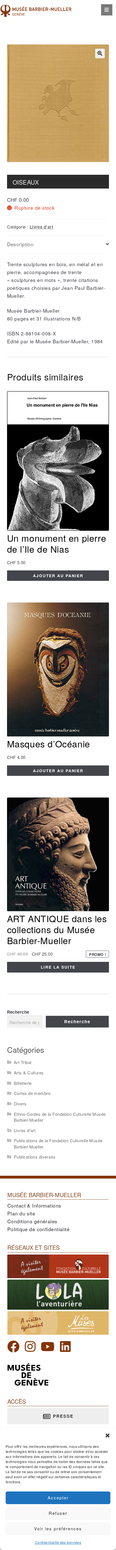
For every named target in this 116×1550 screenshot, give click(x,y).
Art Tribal (22, 1062)
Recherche (18, 1012)
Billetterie (23, 1083)
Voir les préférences (58, 1528)
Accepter (58, 1497)
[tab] (58, 245)
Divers (20, 1103)
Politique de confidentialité (38, 1229)
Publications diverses (34, 1157)
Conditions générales (32, 1221)
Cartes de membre (32, 1093)
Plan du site (21, 1213)
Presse (62, 1416)
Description (20, 244)
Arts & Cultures (29, 1073)
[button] (107, 1435)
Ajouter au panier (58, 575)
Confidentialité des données (58, 1542)
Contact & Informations (34, 1205)
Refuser (58, 1513)
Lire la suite (58, 967)
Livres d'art (41, 227)
